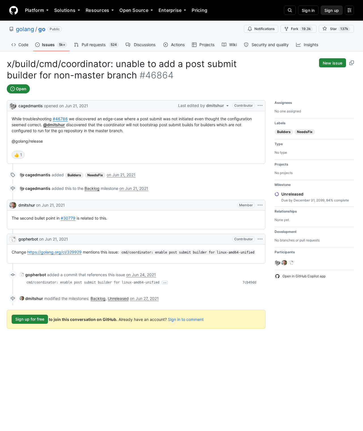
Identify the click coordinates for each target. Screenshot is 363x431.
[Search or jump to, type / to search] (290, 10)
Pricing (199, 10)
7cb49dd (249, 282)
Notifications (264, 29)
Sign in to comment (186, 319)
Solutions (64, 10)
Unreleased (118, 298)
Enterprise (170, 10)
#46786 (60, 118)
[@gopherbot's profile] (12, 239)
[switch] (18, 155)
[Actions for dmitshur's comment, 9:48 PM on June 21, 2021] (260, 205)
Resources (97, 10)
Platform (34, 10)
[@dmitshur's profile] (12, 205)
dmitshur (26, 205)
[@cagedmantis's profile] (12, 105)
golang (25, 29)
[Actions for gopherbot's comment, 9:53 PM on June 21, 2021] (260, 239)
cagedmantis (30, 105)
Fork (301, 29)
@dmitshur (54, 124)
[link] (35, 175)
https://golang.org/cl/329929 (54, 252)
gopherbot (28, 239)
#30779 (68, 218)
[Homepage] (13, 10)
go (41, 29)
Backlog (92, 188)
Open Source (133, 10)
